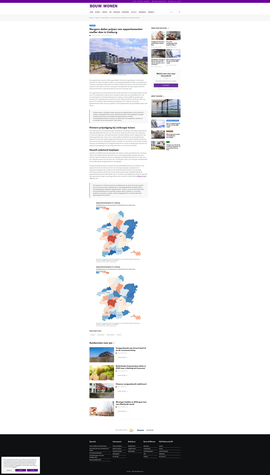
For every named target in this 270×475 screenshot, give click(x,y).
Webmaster (162, 454)
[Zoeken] (179, 12)
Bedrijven (151, 12)
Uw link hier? (116, 456)
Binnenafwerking (157, 101)
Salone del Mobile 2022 (95, 460)
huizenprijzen (101, 334)
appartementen (110, 334)
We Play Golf (162, 456)
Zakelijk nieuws (132, 448)
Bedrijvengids (131, 451)
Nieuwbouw (142, 12)
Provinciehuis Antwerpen (95, 453)
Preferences (9, 470)
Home (91, 12)
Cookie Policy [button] (18, 465)
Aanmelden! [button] (166, 85)
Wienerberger (116, 454)
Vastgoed (133, 12)
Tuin (110, 12)
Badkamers (170, 131)
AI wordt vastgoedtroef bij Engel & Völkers (171, 43)
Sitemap (146, 456)
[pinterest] (180, 1)
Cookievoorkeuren (163, 451)
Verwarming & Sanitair (172, 120)
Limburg (119, 334)
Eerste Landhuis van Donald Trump (97, 446)
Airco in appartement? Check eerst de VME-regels (173, 61)
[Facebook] (175, 1)
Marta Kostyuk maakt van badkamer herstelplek (173, 136)
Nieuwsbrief (147, 1)
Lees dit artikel (122, 357)
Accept (32, 470)
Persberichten (147, 448)
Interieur (104, 12)
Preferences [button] (14, 466)
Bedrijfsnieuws (131, 446)
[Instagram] (178, 1)
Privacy (161, 448)
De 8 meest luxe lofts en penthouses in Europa (99, 449)
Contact (135, 1)
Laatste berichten (105, 17)
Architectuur (125, 12)
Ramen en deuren (117, 448)
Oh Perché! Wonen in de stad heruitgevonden (96, 456)
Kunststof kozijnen (117, 451)
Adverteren (140, 1)
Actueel (97, 12)
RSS (145, 454)
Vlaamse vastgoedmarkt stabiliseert (131, 384)
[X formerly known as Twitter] (176, 1)
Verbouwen (116, 12)
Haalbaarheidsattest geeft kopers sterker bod (157, 43)
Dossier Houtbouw (117, 446)
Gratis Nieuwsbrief (148, 451)
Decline (20, 470)
